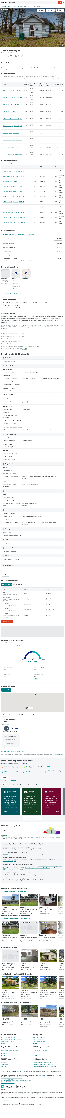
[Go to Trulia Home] (4, 2)
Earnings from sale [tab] (8, 234)
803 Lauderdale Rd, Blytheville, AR (12, 119)
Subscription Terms (54, 1092)
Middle (21, 714)
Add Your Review (32, 818)
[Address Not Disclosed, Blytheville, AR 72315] (48, 927)
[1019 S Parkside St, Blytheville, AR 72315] (48, 1011)
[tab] (6, 584)
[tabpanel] (32, 249)
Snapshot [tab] (5, 646)
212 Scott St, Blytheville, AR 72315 (12, 191)
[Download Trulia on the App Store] (10, 1086)
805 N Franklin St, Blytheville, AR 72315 (13, 202)
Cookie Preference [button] (17, 1093)
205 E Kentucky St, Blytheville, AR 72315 (14, 171)
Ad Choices (10, 1093)
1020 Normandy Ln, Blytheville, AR (12, 126)
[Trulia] (2, 1086)
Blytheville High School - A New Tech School (37, 868)
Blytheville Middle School (9, 870)
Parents (30, 785)
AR (18, 6)
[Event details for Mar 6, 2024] (61, 593)
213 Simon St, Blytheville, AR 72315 (12, 186)
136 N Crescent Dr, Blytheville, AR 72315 (14, 217)
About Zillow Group (13, 1092)
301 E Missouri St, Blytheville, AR (12, 91)
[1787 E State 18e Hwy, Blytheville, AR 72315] (29, 982)
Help (60, 1092)
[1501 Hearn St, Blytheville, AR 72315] (29, 927)
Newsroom (33, 1092)
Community (10, 785)
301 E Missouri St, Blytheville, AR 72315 (13, 176)
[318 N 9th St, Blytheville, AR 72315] (10, 982)
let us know (6, 1100)
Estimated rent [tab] (21, 234)
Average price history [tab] (17, 646)
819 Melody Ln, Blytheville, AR (11, 133)
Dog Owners (21, 785)
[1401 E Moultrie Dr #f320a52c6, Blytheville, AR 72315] (10, 956)
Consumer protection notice (25, 1080)
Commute (39, 785)
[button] (60, 2)
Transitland (21, 1071)
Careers (28, 1092)
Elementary (12, 714)
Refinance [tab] (31, 234)
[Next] (62, 903)
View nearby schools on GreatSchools (14, 751)
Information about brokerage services (11, 1080)
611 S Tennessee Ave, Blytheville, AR (13, 154)
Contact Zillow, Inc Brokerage (8, 1083)
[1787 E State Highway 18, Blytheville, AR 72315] (48, 982)
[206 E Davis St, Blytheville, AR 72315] (10, 1011)
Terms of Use (46, 1092)
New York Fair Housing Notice (7, 1079)
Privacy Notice (4, 1093)
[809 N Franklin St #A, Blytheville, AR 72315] (48, 956)
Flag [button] (17, 811)
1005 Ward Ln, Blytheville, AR (11, 105)
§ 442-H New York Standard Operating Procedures (11, 1078)
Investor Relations (39, 1092)
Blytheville (23, 6)
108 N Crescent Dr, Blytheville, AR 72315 (14, 222)
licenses (43, 1075)
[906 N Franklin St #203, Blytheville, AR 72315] (29, 956)
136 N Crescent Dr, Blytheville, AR (12, 98)
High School (30, 714)
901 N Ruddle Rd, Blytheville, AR (12, 112)
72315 (29, 6)
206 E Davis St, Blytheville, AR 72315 (13, 181)
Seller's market (32, 661)
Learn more (60, 754)
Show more (6, 621)
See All (5, 777)
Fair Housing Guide (22, 1092)
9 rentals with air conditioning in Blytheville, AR (17, 918)
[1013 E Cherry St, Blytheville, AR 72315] (48, 900)
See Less (6, 575)
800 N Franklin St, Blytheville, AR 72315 (13, 197)
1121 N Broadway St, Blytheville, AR (12, 140)
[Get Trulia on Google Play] (21, 1086)
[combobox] (35, 2)
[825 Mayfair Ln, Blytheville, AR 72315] (10, 900)
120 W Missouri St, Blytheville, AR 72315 (14, 207)
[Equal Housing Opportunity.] (19, 1104)
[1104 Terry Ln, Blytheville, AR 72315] (29, 1011)
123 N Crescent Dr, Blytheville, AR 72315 (14, 212)
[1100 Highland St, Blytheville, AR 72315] (29, 900)
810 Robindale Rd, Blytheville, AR (12, 147)
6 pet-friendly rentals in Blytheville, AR (14, 891)
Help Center (32, 1104)
